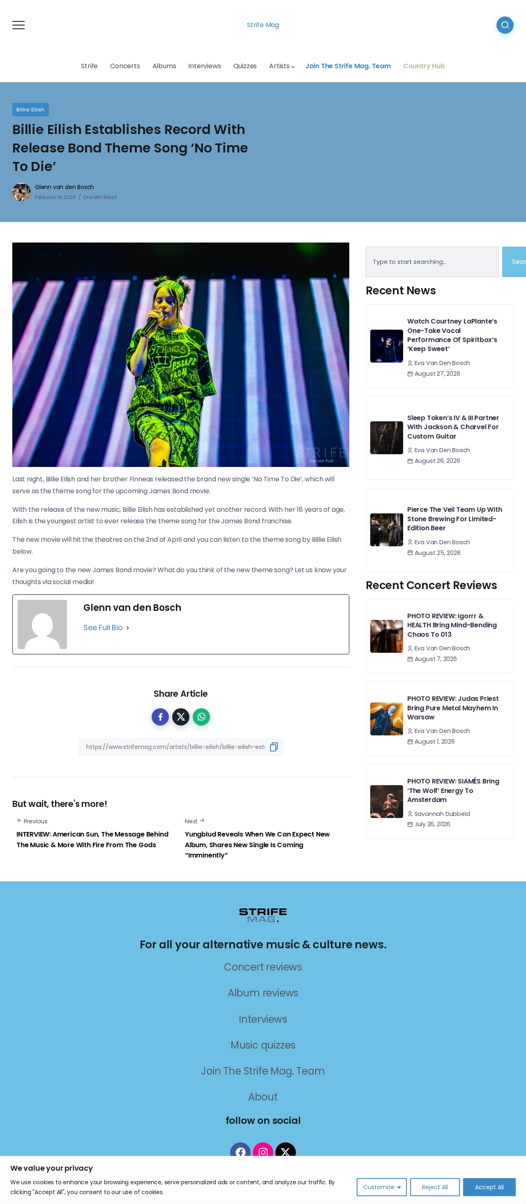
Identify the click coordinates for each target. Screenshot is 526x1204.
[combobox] (432, 262)
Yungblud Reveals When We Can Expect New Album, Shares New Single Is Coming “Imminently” (257, 845)
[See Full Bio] (128, 627)
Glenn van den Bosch (64, 187)
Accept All (489, 1187)
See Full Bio (103, 627)
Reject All (435, 1187)
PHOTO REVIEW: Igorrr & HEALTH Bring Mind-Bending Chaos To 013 (452, 625)
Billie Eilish (30, 109)
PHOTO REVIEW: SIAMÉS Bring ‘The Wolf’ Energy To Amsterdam (453, 790)
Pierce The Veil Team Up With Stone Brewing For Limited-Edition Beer (454, 519)
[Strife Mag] (263, 914)
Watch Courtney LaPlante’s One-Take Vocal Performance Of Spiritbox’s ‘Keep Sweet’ (452, 335)
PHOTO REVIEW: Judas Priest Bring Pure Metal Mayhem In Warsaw (453, 708)
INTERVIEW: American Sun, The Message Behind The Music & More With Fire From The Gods (92, 840)
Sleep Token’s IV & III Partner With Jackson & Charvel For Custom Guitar (453, 427)
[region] (263, 1180)
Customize (378, 1187)
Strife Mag (263, 25)
